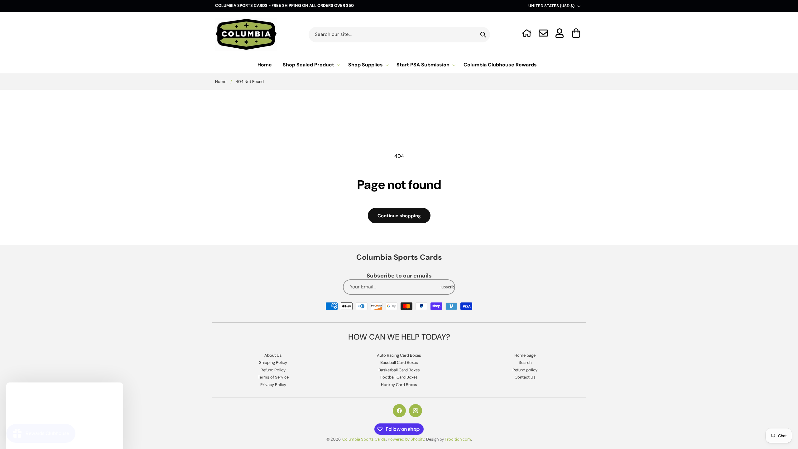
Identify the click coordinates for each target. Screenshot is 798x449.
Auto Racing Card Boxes (399, 355)
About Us (273, 355)
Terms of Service (273, 377)
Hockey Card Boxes (399, 384)
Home (220, 82)
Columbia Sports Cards (364, 439)
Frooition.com (458, 439)
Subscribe (447, 287)
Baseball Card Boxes (399, 362)
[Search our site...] (483, 34)
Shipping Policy (273, 362)
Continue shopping (399, 216)
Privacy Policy (273, 384)
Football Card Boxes (399, 377)
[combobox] (399, 34)
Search (525, 362)
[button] (576, 33)
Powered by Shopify (406, 439)
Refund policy (524, 370)
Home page (525, 355)
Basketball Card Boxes (399, 370)
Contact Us (525, 377)
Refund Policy (273, 370)
